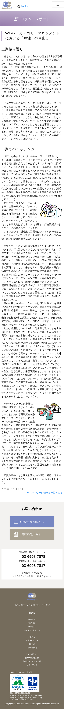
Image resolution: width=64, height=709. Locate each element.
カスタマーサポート (32, 630)
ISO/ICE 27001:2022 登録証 (21, 672)
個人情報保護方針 (32, 658)
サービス (32, 627)
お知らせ (32, 637)
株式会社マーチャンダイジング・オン (32, 605)
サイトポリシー (32, 654)
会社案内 (32, 619)
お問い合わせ (32, 648)
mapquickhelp (17, 707)
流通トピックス (32, 640)
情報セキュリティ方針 (32, 661)
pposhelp (5, 707)
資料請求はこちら (31, 534)
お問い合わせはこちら (32, 522)
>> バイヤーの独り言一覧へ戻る (44, 492)
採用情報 (32, 644)
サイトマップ (32, 665)
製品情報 (32, 623)
